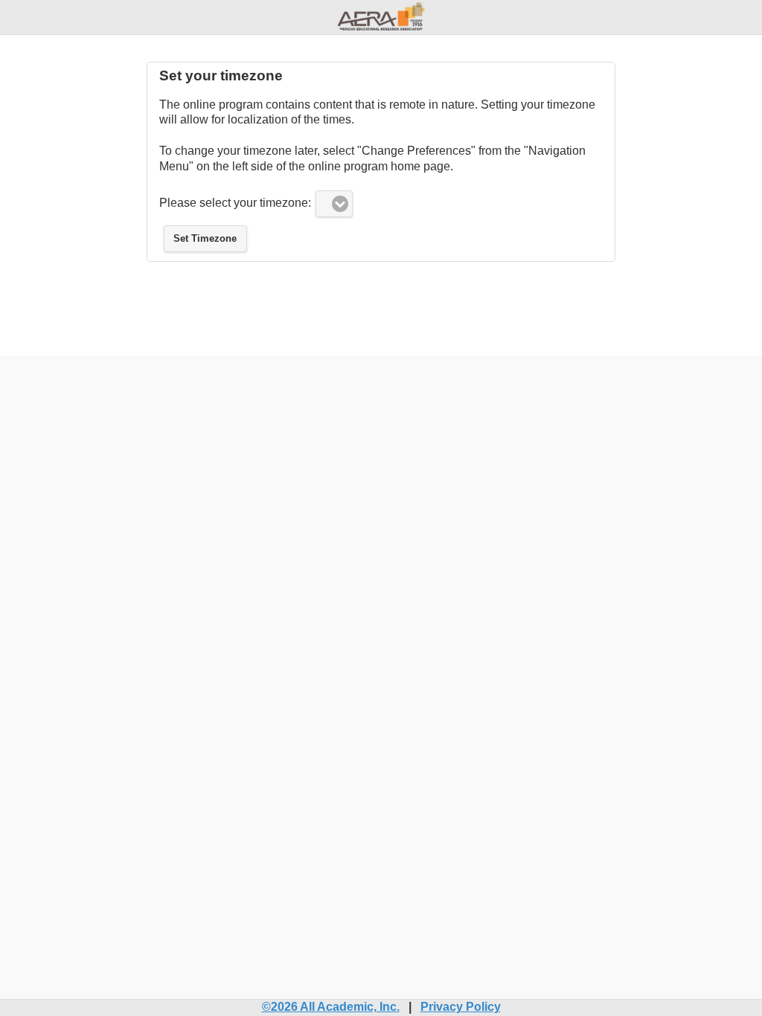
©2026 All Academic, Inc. (331, 1006)
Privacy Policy (460, 1006)
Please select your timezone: (235, 202)
